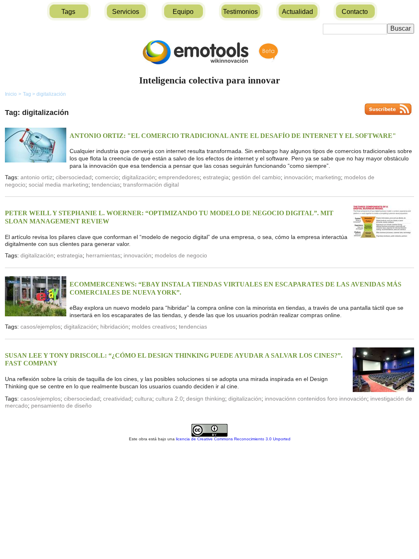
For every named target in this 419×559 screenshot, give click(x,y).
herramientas (103, 255)
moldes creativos (154, 326)
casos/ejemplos (40, 326)
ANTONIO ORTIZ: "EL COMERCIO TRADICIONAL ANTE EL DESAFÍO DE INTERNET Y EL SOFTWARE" (233, 135)
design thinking (205, 398)
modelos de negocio (181, 255)
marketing (328, 177)
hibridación (114, 326)
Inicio (11, 94)
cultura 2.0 (169, 398)
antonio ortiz (36, 177)
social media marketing (58, 184)
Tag (29, 94)
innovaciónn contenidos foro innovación (316, 398)
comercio (107, 177)
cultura (143, 398)
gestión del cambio (256, 177)
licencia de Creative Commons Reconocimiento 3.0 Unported (233, 439)
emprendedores (179, 177)
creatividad (117, 398)
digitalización (51, 94)
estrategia (216, 177)
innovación (298, 177)
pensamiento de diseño (61, 405)
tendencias (106, 184)
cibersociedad (74, 177)
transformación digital (151, 184)
